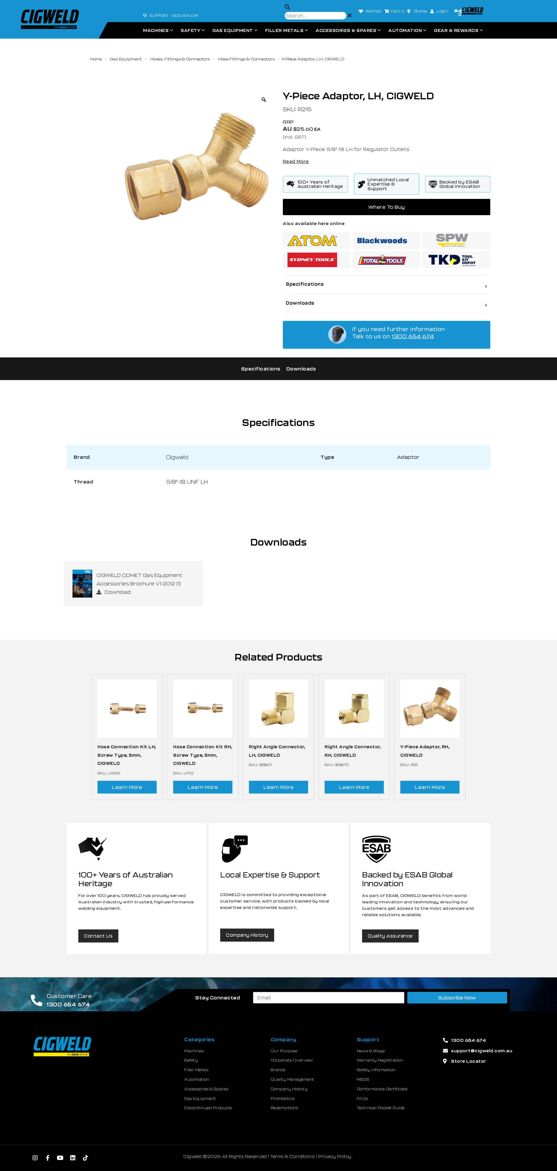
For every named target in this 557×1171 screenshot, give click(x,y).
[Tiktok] (85, 1158)
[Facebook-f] (48, 1158)
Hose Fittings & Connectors (246, 59)
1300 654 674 (413, 336)
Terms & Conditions (292, 1156)
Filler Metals (284, 30)
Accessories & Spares (346, 30)
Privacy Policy (334, 1156)
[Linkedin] (73, 1158)
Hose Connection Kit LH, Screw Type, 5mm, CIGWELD (126, 755)
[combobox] (315, 15)
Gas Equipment (232, 30)
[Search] (287, 7)
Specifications (261, 368)
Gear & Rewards (456, 30)
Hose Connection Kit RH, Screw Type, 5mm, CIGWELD (202, 755)
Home (96, 59)
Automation (405, 30)
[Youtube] (60, 1158)
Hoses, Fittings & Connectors (180, 59)
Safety (190, 30)
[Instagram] (35, 1158)
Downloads (301, 368)
